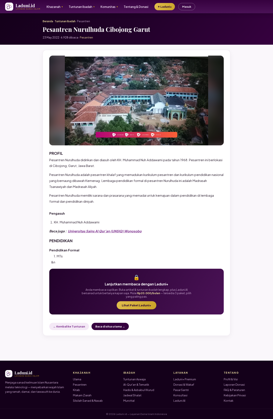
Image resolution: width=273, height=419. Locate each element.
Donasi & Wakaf (183, 384)
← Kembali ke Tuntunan (69, 326)
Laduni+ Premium (184, 379)
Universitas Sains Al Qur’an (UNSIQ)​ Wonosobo (105, 231)
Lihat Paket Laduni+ (136, 305)
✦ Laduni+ (165, 6)
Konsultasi (180, 395)
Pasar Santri (181, 390)
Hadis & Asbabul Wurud (138, 390)
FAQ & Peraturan (234, 390)
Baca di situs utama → (110, 326)
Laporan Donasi (234, 384)
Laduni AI (179, 400)
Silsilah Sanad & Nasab (88, 400)
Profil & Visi (231, 379)
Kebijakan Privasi (235, 395)
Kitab (76, 390)
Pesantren (80, 384)
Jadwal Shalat (132, 395)
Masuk (186, 6)
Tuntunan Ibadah (65, 21)
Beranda (48, 21)
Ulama (77, 379)
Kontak (228, 400)
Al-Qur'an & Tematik (136, 384)
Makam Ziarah (82, 395)
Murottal (129, 400)
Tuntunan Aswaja (134, 379)
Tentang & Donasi (136, 7)
